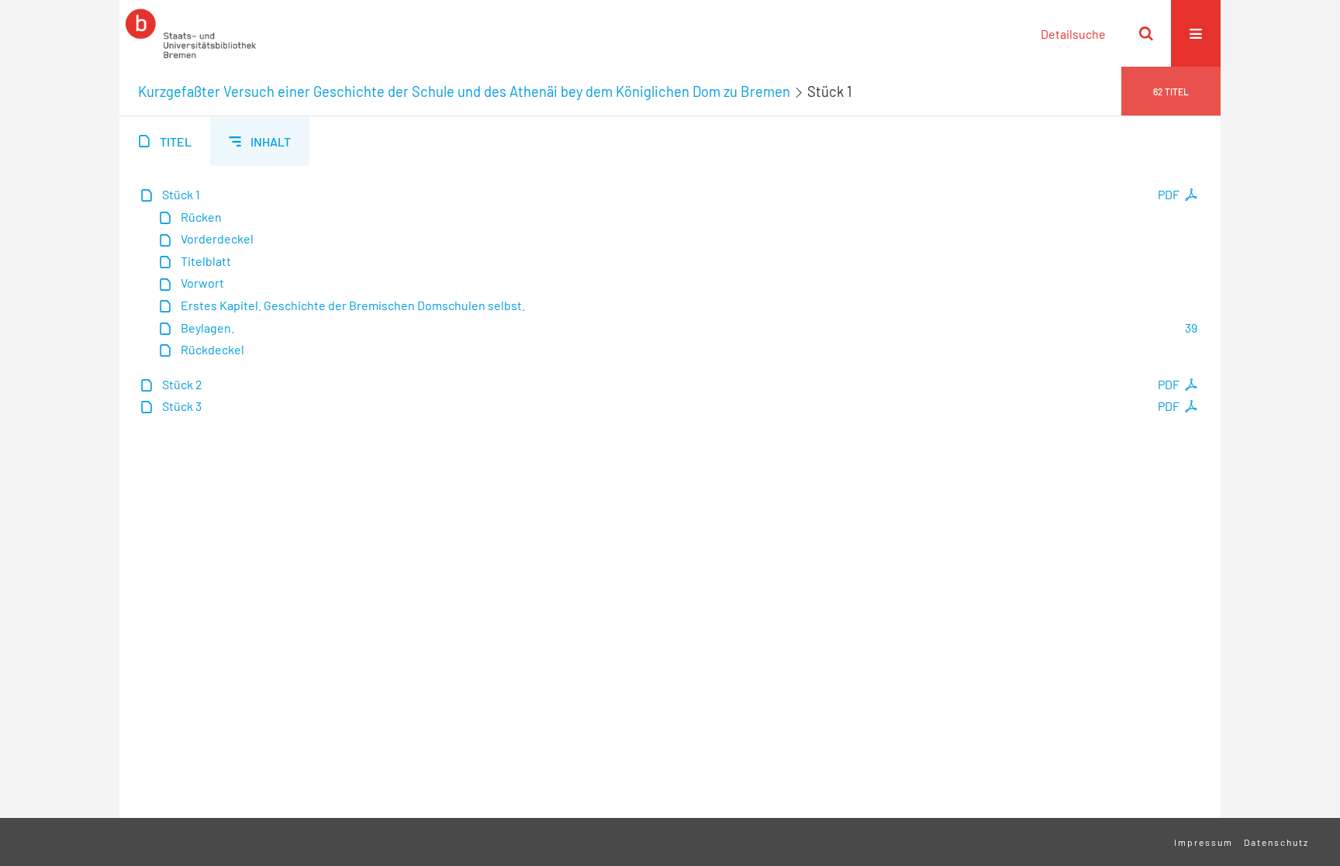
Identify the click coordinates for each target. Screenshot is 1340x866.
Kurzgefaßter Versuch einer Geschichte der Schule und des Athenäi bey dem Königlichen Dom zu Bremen (464, 91)
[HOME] (190, 33)
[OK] (1146, 33)
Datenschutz (1276, 842)
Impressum (1203, 842)
